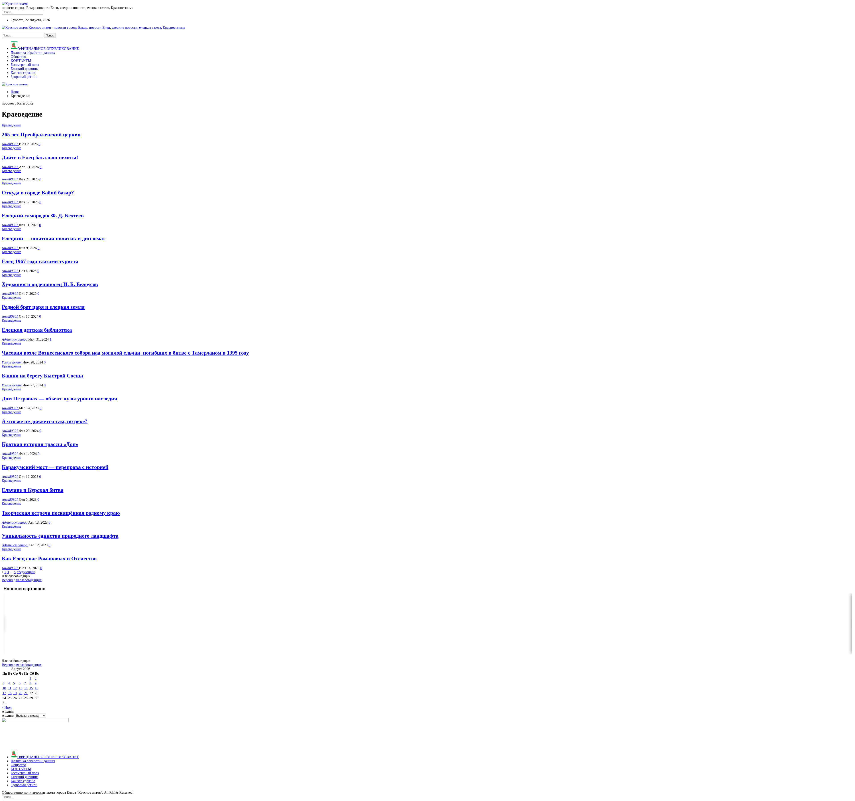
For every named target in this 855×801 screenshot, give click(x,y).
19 (15, 693)
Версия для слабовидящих (22, 580)
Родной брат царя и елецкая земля (43, 307)
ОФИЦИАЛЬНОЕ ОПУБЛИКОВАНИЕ (48, 48)
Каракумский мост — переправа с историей (55, 467)
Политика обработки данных (33, 52)
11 (9, 688)
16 (36, 688)
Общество (18, 57)
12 (15, 688)
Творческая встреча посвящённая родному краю (61, 513)
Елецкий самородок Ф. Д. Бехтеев (43, 215)
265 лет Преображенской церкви (41, 134)
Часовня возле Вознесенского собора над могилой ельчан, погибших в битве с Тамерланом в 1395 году (125, 353)
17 (4, 693)
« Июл (7, 707)
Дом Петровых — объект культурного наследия (59, 399)
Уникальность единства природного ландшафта (60, 536)
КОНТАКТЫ (21, 61)
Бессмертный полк (25, 65)
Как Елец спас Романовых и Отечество (49, 558)
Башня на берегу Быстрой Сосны (42, 376)
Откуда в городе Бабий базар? (38, 193)
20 (20, 693)
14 (26, 688)
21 (26, 693)
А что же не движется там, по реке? (45, 421)
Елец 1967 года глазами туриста (40, 261)
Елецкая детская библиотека (37, 330)
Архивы (8, 715)
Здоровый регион (24, 77)
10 (4, 688)
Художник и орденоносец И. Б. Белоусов (50, 284)
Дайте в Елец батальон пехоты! (40, 157)
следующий (26, 572)
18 (10, 693)
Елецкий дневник (24, 69)
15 (31, 688)
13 (20, 688)
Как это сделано (23, 73)
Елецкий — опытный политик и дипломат (53, 238)
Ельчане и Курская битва (32, 490)
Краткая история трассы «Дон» (40, 444)
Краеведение (11, 125)
